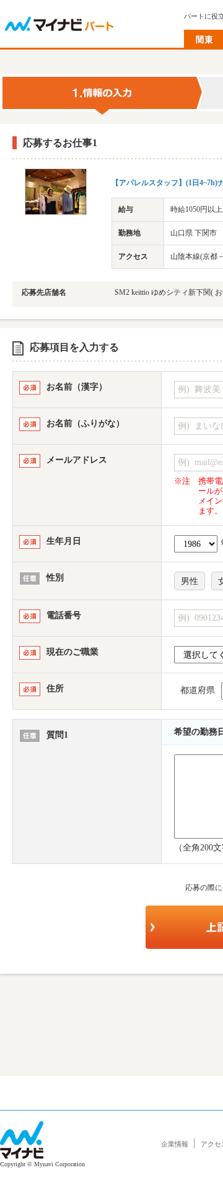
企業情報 (174, 1144)
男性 (189, 581)
